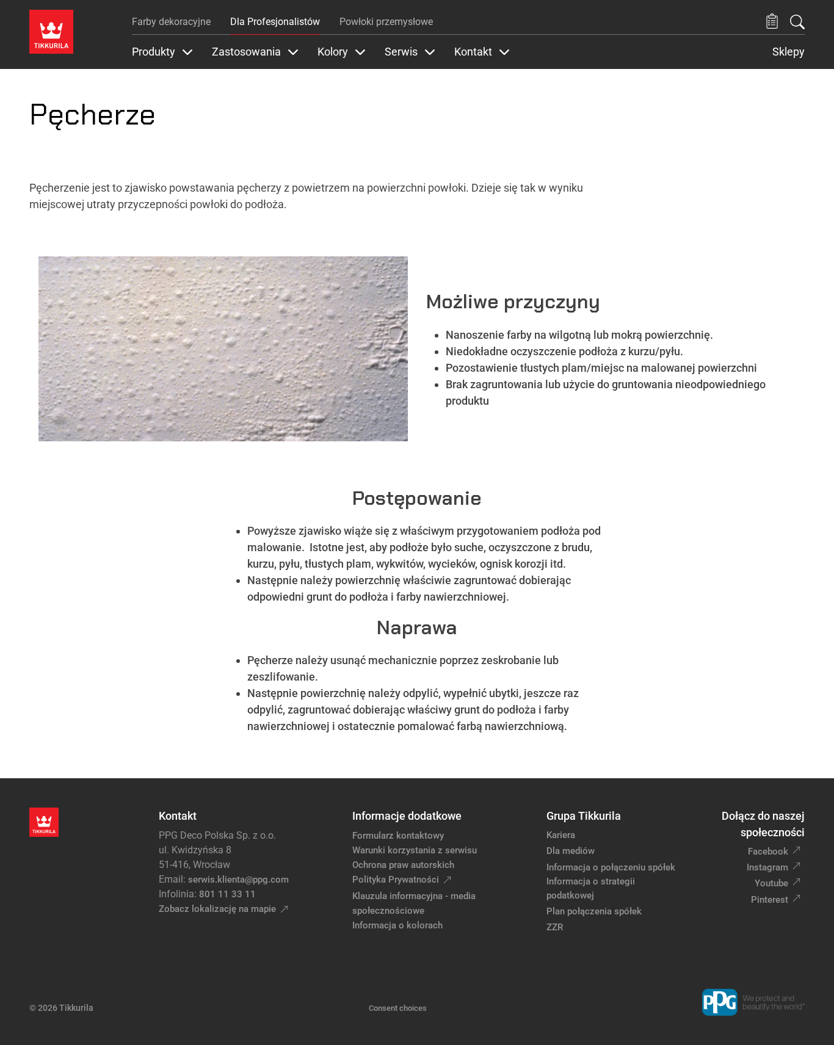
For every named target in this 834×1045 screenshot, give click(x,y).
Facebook (768, 851)
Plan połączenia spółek (594, 911)
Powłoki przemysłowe (386, 21)
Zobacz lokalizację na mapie (217, 908)
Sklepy (788, 52)
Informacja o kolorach (397, 925)
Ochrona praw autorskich (403, 864)
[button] (772, 21)
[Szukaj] (797, 22)
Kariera (560, 835)
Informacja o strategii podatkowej (590, 888)
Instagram (767, 867)
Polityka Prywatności (395, 879)
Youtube (771, 883)
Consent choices (398, 1008)
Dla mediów (570, 850)
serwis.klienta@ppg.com (238, 879)
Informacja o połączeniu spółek (610, 867)
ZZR (554, 927)
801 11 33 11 (227, 894)
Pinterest (769, 899)
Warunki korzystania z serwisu (414, 850)
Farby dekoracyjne (171, 21)
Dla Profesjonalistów (275, 21)
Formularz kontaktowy (398, 835)
